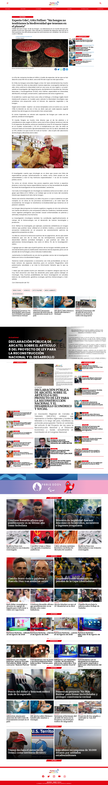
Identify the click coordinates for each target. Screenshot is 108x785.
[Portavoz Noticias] (7, 4)
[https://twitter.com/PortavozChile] (48, 777)
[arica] (78, 428)
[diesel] (72, 41)
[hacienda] (9, 414)
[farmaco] (72, 62)
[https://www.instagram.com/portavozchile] (54, 777)
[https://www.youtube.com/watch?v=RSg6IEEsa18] (42, 624)
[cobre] (9, 454)
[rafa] (9, 464)
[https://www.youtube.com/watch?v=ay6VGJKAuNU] (90, 651)
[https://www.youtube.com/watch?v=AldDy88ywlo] (66, 651)
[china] (42, 543)
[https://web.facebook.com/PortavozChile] (43, 777)
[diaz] (78, 367)
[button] (17, 290)
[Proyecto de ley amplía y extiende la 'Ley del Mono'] (78, 452)
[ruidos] (72, 48)
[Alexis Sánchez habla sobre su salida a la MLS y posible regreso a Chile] (9, 424)
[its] (72, 55)
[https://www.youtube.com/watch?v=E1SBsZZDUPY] (42, 651)
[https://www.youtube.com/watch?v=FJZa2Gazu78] (18, 651)
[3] (54, 385)
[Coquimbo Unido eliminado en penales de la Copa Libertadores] (78, 440)
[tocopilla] (78, 464)
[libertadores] (18, 543)
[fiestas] (9, 444)
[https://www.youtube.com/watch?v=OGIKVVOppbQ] (90, 624)
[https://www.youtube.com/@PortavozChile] (59, 777)
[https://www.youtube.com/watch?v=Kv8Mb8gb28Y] (18, 624)
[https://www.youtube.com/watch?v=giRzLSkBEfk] (66, 624)
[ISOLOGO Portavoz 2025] (54, 5)
